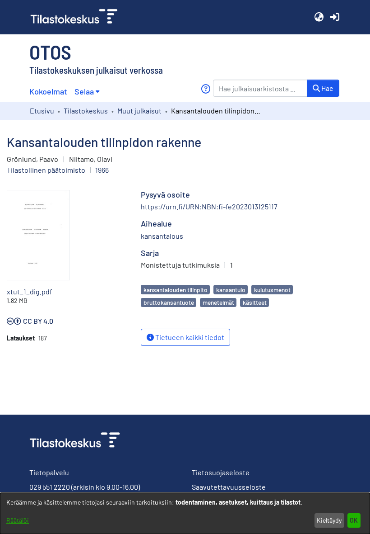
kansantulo (230, 289)
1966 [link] (102, 169)
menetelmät (218, 302)
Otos (50, 51)
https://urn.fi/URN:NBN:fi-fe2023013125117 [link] (209, 206)
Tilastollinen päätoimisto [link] (46, 169)
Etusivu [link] (42, 110)
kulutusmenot (272, 289)
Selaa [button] (84, 91)
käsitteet (255, 302)
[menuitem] (86, 91)
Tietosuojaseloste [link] (221, 472)
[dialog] (185, 513)
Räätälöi (17, 520)
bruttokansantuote (168, 302)
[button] (319, 17)
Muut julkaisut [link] (139, 110)
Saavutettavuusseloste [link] (229, 486)
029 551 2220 (49, 486)
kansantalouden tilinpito (175, 289)
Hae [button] (326, 88)
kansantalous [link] (162, 236)
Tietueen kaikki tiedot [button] (189, 337)
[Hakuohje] (205, 89)
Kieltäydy (329, 520)
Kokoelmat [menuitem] (48, 91)
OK (354, 520)
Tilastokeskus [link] (86, 110)
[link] (77, 17)
